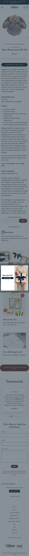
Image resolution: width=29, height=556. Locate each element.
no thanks (7, 280)
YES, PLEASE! (7, 278)
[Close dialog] (27, 266)
